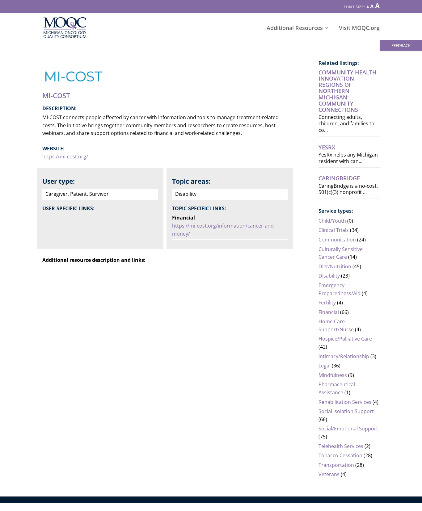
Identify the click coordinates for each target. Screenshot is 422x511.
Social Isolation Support (346, 411)
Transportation (336, 465)
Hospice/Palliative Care (345, 338)
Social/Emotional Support (348, 428)
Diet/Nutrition (335, 266)
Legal (325, 365)
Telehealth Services (341, 446)
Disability (329, 275)
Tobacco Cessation (340, 455)
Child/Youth (332, 220)
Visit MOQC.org (359, 28)
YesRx (327, 147)
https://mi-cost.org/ (65, 156)
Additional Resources (295, 28)
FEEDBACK (401, 45)
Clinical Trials (334, 230)
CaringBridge (339, 178)
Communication (337, 239)
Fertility (327, 302)
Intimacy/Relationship (344, 356)
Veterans (329, 474)
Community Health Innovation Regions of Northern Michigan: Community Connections (348, 91)
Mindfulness (333, 375)
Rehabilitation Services (345, 402)
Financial (329, 312)
